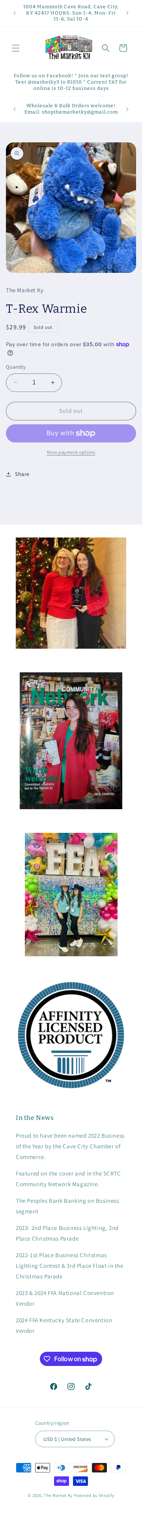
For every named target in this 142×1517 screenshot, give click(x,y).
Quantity (16, 367)
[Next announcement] (127, 13)
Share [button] (22, 474)
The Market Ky (58, 1495)
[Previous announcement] (14, 13)
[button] (15, 48)
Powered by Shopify (94, 1495)
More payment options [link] (71, 452)
